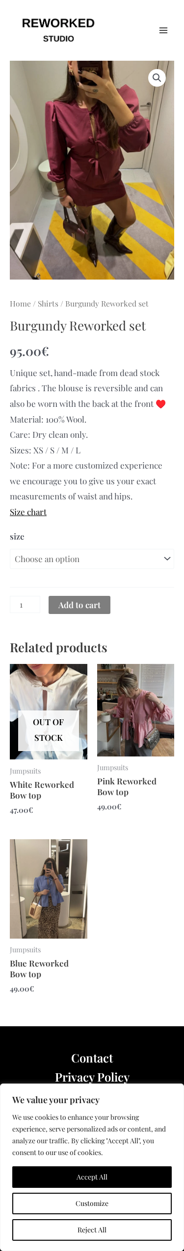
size (17, 536)
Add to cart (79, 604)
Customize (92, 1203)
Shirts (48, 303)
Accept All (92, 1176)
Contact (92, 1057)
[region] (92, 1167)
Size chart (28, 511)
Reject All (92, 1229)
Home (20, 303)
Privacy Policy (92, 1077)
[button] (157, 78)
